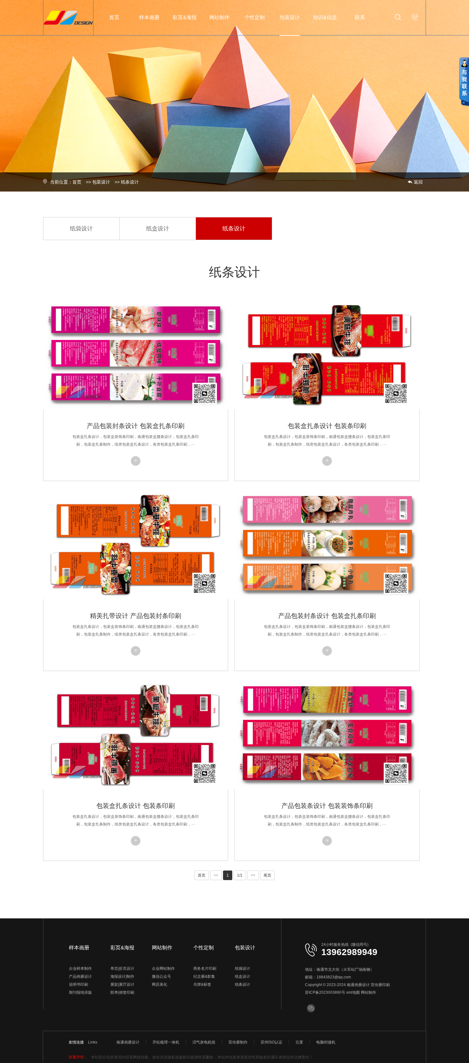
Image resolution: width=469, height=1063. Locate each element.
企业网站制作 (163, 968)
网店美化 (159, 984)
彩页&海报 (185, 17)
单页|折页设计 (122, 968)
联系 (360, 17)
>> (253, 875)
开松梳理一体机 (166, 1042)
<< (216, 875)
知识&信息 (325, 17)
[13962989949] (415, 17)
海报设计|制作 (122, 976)
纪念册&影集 (204, 976)
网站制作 (219, 17)
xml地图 (353, 992)
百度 (299, 1042)
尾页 (267, 875)
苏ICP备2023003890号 (325, 992)
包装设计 (289, 17)
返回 (418, 182)
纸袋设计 (81, 228)
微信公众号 (161, 976)
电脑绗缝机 (325, 1042)
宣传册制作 (238, 1042)
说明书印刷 (78, 984)
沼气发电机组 (203, 1042)
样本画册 (149, 17)
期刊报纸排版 (80, 992)
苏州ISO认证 (271, 1042)
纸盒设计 (157, 228)
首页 (114, 17)
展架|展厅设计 (122, 984)
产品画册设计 (80, 976)
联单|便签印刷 (122, 992)
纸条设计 (130, 182)
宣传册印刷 (380, 985)
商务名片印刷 (204, 968)
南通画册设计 (358, 985)
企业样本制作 (80, 968)
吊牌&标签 (202, 984)
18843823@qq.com (333, 977)
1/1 (239, 875)
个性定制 (254, 17)
